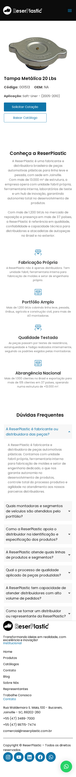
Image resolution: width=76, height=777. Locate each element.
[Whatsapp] (51, 757)
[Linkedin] (29, 757)
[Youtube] (19, 757)
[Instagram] (8, 757)
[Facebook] (40, 757)
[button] (69, 10)
